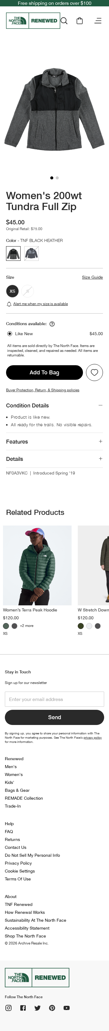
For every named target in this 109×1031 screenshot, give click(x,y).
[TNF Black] (15, 626)
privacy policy (93, 737)
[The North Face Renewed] (33, 20)
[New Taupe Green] (81, 626)
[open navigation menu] (98, 21)
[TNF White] (89, 626)
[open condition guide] (52, 324)
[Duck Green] (6, 626)
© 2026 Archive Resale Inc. (26, 943)
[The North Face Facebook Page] (23, 1008)
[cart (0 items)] (79, 20)
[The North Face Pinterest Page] (52, 1008)
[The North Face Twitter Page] (37, 1008)
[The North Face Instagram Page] (8, 1008)
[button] (51, 177)
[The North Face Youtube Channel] (66, 1008)
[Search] (64, 20)
